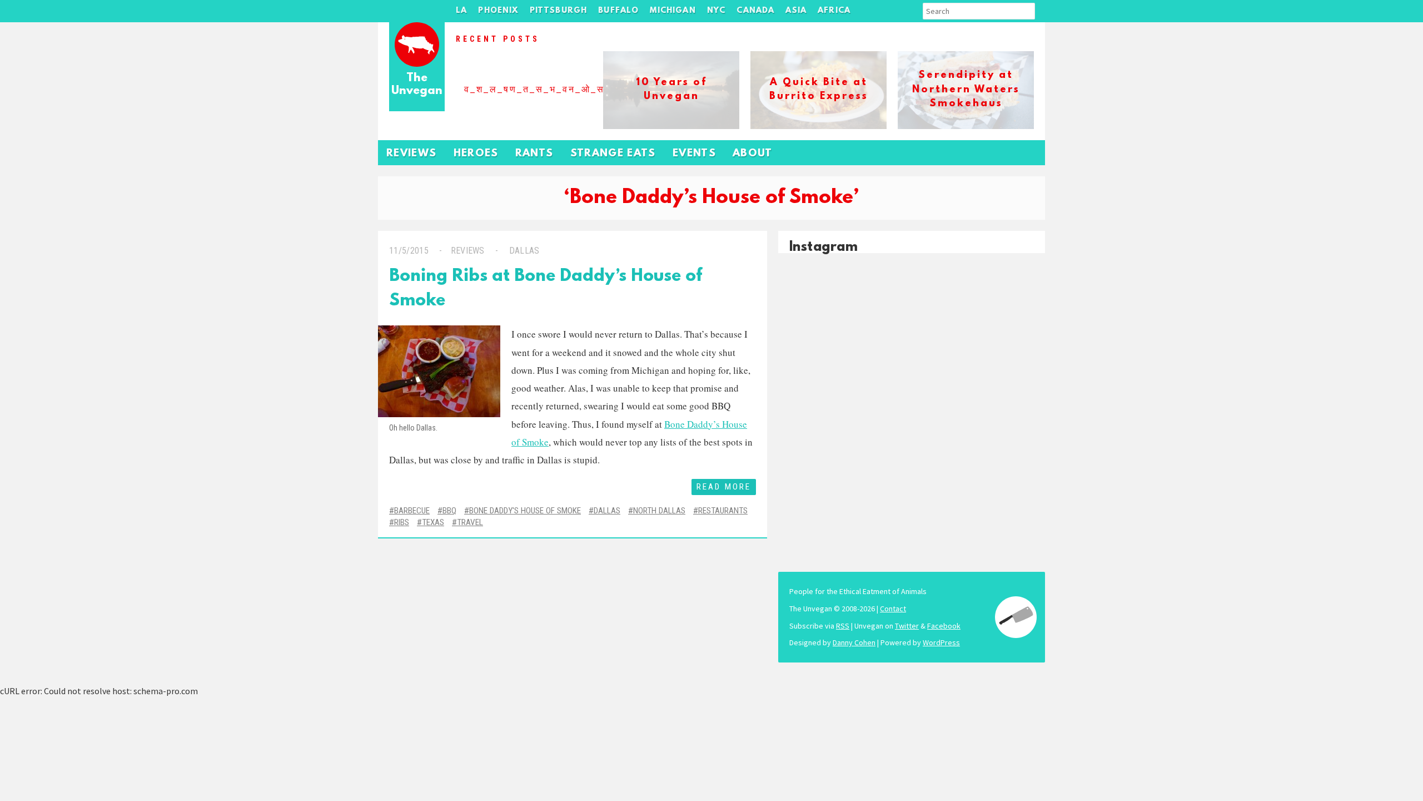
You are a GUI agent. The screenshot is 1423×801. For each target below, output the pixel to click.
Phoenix (498, 11)
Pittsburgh (559, 11)
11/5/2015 (409, 250)
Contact (893, 609)
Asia (796, 11)
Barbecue (412, 511)
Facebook (944, 626)
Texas (433, 522)
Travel (470, 522)
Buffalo (618, 11)
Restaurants (723, 511)
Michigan (672, 11)
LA (461, 11)
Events (694, 154)
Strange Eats (613, 154)
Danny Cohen (854, 642)
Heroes (476, 154)
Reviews (411, 154)
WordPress (941, 642)
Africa (834, 11)
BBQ (449, 511)
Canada (755, 11)
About (753, 154)
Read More (723, 487)
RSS (842, 626)
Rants (534, 154)
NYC (716, 11)
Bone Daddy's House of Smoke (525, 511)
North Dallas (659, 511)
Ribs (401, 522)
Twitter (907, 626)
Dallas (524, 250)
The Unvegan (416, 85)
